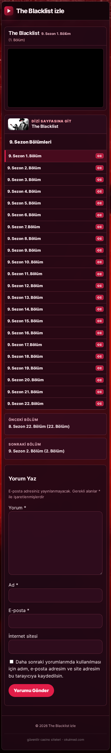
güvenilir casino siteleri (44, 740)
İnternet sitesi (23, 636)
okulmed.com (74, 740)
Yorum (17, 507)
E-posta (19, 610)
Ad (13, 585)
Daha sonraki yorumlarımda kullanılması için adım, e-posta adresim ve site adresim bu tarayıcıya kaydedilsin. (55, 669)
